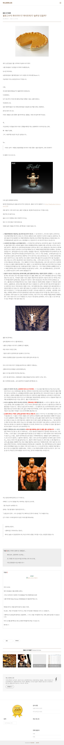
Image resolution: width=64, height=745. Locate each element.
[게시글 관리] (11, 641)
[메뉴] (60, 3)
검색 (14, 723)
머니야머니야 (7, 3)
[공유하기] (9, 641)
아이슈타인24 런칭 (37, 711)
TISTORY (32, 742)
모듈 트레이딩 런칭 (37, 708)
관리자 (37, 742)
